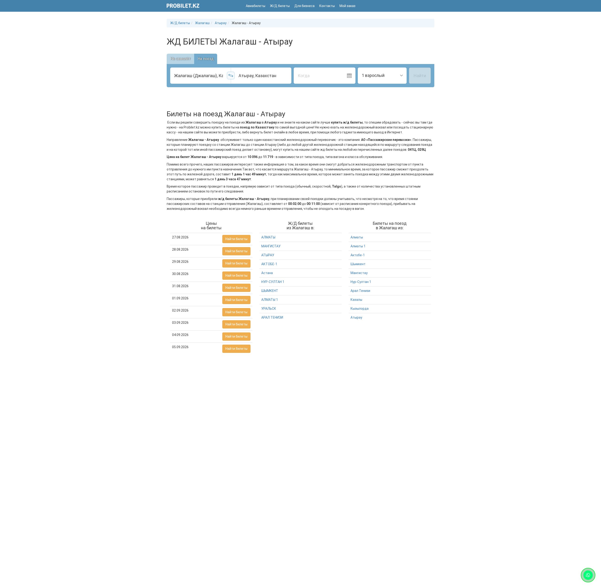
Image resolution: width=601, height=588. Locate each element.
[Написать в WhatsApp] (588, 575)
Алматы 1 (358, 246)
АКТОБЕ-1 (269, 264)
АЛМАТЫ (268, 237)
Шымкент (358, 264)
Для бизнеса (304, 6)
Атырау (356, 317)
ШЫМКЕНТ (269, 291)
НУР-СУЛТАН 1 (272, 282)
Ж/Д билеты (280, 6)
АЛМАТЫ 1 (269, 300)
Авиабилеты (255, 6)
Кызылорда (360, 308)
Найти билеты (236, 239)
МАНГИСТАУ (271, 246)
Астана (267, 273)
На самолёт (180, 59)
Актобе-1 (358, 255)
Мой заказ (347, 6)
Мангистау (359, 273)
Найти (420, 75)
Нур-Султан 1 (361, 282)
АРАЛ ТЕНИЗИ (272, 317)
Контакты (327, 6)
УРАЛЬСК (268, 308)
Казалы (356, 300)
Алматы (357, 237)
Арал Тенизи (360, 291)
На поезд (206, 59)
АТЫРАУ (267, 255)
